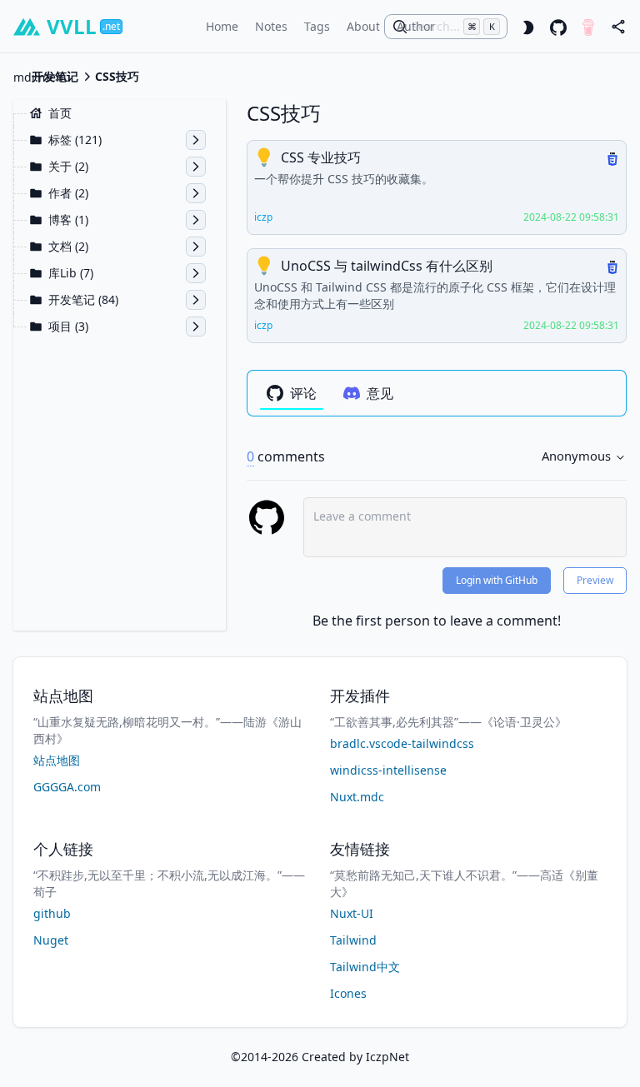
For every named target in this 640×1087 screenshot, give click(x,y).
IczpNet (387, 1057)
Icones (348, 993)
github (52, 913)
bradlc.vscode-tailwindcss (402, 743)
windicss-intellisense (388, 770)
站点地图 (56, 760)
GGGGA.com (67, 787)
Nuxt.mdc (357, 797)
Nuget (50, 940)
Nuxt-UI (351, 913)
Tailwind (353, 940)
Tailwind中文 (365, 967)
